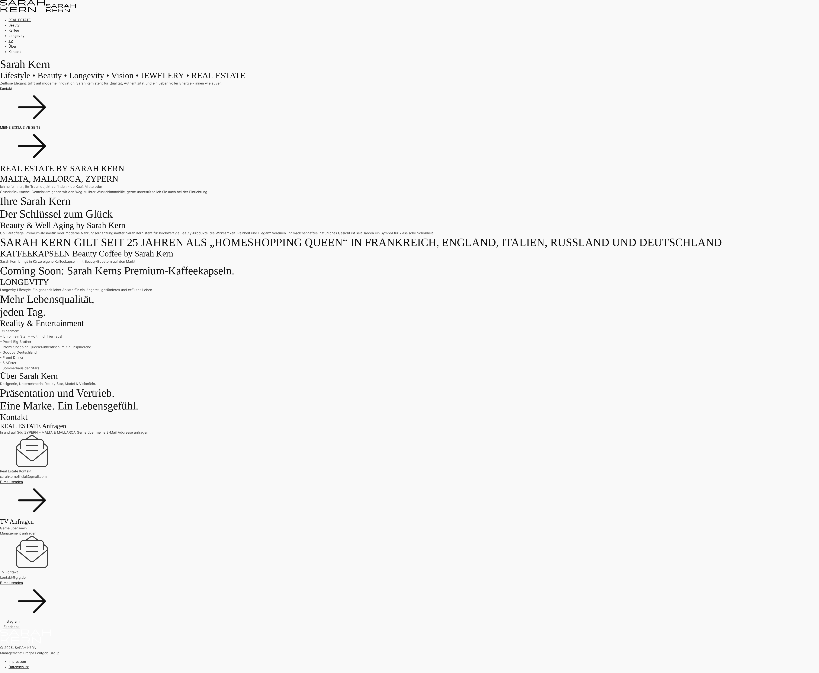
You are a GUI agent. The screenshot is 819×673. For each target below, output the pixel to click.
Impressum (17, 661)
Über (12, 46)
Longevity (17, 36)
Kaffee (14, 30)
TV (11, 41)
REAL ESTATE (20, 20)
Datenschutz (19, 667)
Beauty (14, 25)
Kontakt (15, 52)
